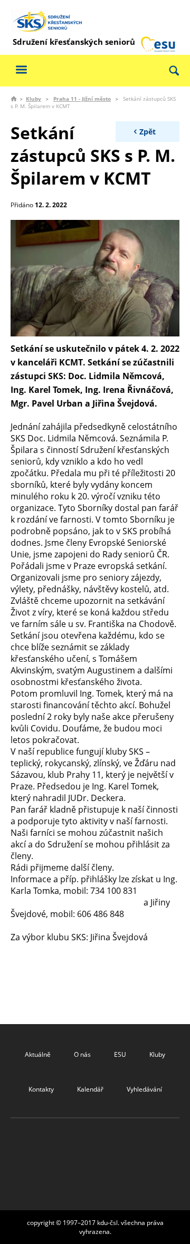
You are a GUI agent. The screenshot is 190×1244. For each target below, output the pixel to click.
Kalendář (90, 1089)
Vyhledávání (144, 1089)
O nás (82, 1054)
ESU (120, 1054)
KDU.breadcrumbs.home (14, 98)
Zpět (147, 132)
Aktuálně (38, 1054)
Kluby (33, 98)
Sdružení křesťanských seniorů (74, 41)
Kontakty (41, 1089)
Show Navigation (21, 69)
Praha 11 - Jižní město (82, 98)
